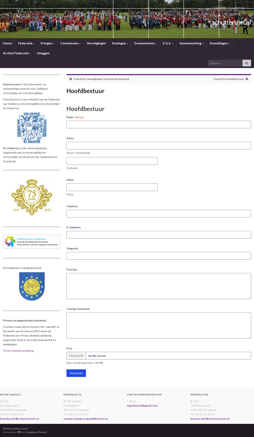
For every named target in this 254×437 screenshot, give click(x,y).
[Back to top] (245, 428)
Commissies (70, 43)
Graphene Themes (37, 432)
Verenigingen (96, 43)
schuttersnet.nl (232, 22)
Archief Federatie (16, 53)
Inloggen (43, 53)
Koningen (119, 43)
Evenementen (144, 43)
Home (7, 43)
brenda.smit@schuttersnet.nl (19, 418)
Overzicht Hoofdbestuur (229, 79)
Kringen (47, 43)
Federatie (25, 43)
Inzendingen (219, 43)
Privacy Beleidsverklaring (18, 350)
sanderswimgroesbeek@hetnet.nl (86, 418)
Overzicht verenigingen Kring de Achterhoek (101, 79)
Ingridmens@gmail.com (142, 405)
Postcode (72, 168)
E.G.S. (167, 43)
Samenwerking (191, 43)
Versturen (76, 373)
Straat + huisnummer (78, 152)
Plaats (70, 194)
